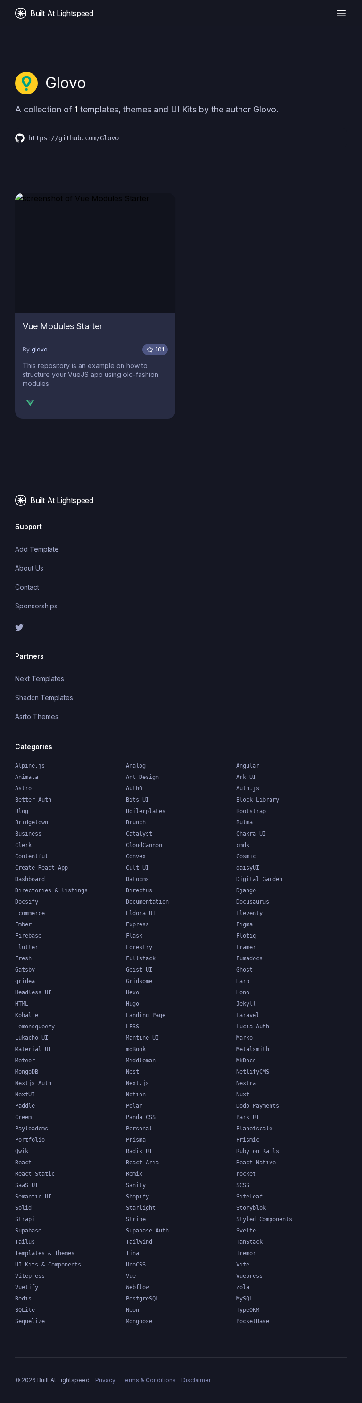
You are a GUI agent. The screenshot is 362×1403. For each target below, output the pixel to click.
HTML (21, 1004)
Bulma (244, 822)
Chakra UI (251, 833)
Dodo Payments (257, 1106)
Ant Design (142, 777)
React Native (256, 1162)
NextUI (25, 1094)
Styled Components (264, 1219)
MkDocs (246, 1060)
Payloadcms (31, 1128)
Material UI (33, 1049)
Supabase (28, 1230)
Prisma (136, 1140)
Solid (23, 1208)
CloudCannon (144, 845)
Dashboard (30, 879)
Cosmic (246, 856)
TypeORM (247, 1310)
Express (137, 924)
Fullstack (141, 958)
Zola (242, 1287)
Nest (132, 1072)
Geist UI (139, 970)
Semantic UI (33, 1196)
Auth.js (247, 788)
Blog (21, 811)
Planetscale (254, 1128)
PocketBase (252, 1321)
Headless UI (33, 992)
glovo (40, 349)
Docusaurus (252, 901)
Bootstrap (251, 811)
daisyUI (247, 867)
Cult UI (137, 867)
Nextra (246, 1083)
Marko (244, 1038)
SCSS (242, 1185)
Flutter (26, 947)
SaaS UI (26, 1185)
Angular (247, 765)
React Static (35, 1174)
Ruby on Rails (257, 1151)
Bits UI (137, 799)
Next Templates (39, 679)
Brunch (136, 822)
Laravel (247, 1015)
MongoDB (26, 1072)
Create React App (41, 867)
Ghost (244, 970)
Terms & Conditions (148, 1380)
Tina (132, 1253)
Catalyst (139, 833)
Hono (242, 992)
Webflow (137, 1287)
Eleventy (249, 913)
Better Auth (33, 799)
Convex (136, 856)
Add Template (37, 549)
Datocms (137, 879)
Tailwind (139, 1242)
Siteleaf (249, 1196)
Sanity (136, 1185)
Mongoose (139, 1321)
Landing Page (145, 1015)
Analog (136, 765)
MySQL (244, 1298)
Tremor (246, 1253)
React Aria (142, 1162)
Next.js (137, 1083)
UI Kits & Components (48, 1264)
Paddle (25, 1106)
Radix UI (139, 1151)
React (23, 1162)
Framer (246, 947)
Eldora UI (141, 913)
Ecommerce (30, 913)
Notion (136, 1094)
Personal (139, 1128)
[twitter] (94, 627)
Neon (132, 1310)
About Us (29, 568)
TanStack (249, 1242)
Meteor (25, 1060)
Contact (27, 587)
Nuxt (242, 1094)
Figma (244, 924)
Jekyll (246, 1004)
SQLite (25, 1310)
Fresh (23, 958)
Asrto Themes (36, 716)
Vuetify (26, 1287)
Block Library (257, 799)
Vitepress (30, 1276)
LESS (132, 1026)
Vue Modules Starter (62, 326)
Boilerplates (145, 811)
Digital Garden (259, 879)
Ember (23, 924)
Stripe (136, 1219)
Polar (134, 1106)
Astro (23, 788)
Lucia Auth (252, 1026)
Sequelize (30, 1321)
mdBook (136, 1049)
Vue (131, 1276)
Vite (242, 1264)
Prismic (247, 1140)
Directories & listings (51, 890)
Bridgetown (31, 822)
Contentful (31, 856)
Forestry (139, 947)
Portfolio (30, 1140)
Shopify (137, 1196)
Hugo (132, 1004)
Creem (23, 1117)
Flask (134, 935)
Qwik (21, 1151)
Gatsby (25, 970)
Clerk (23, 845)
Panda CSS (141, 1117)
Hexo (132, 992)
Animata (26, 777)
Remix (134, 1174)
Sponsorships (36, 606)
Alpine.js (30, 765)
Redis (23, 1298)
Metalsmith (252, 1049)
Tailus (25, 1242)
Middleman (141, 1060)
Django (246, 890)
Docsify (26, 901)
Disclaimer (196, 1380)
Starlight (141, 1208)
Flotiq (246, 935)
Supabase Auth (147, 1230)
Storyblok (251, 1208)
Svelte (246, 1230)
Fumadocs (249, 958)
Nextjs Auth (33, 1083)
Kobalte (26, 1015)
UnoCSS (136, 1264)
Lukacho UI (31, 1038)
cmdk (242, 845)
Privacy (105, 1380)
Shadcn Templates (44, 697)
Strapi (25, 1219)
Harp (242, 981)
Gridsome (139, 981)
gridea (25, 981)
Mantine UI (142, 1038)
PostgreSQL (142, 1298)
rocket (246, 1174)
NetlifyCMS (252, 1072)
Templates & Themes (44, 1253)
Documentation (147, 901)
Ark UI (246, 777)
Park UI (247, 1117)
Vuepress (249, 1276)
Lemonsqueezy (35, 1026)
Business (28, 833)
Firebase (28, 935)
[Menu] (341, 13)
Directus (139, 890)
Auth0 (134, 788)
